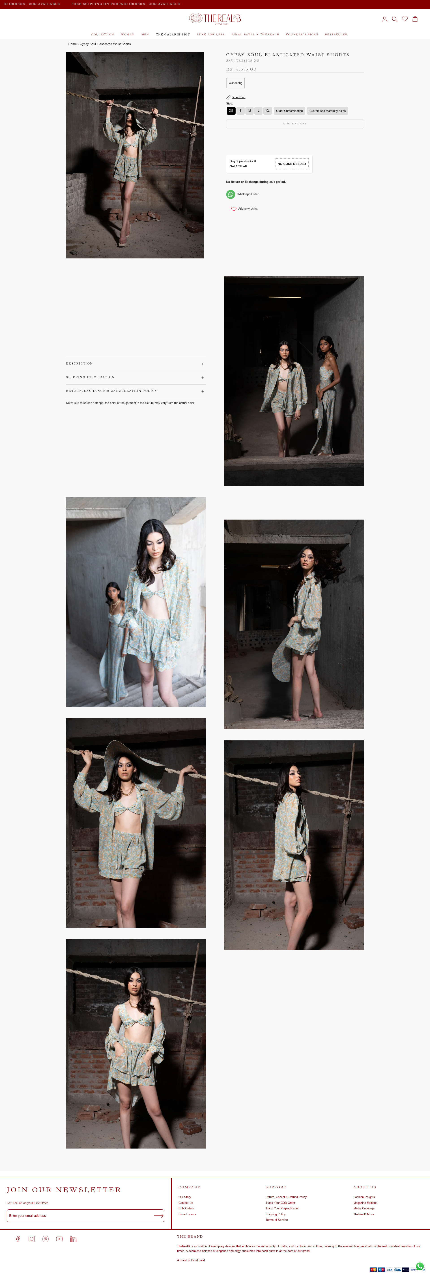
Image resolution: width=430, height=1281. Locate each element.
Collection (102, 35)
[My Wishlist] (405, 19)
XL (267, 111)
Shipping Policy (276, 1214)
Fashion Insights (364, 1197)
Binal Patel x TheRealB (255, 35)
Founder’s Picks (302, 35)
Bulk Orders (186, 1208)
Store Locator (187, 1214)
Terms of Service (277, 1219)
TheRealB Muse (363, 1214)
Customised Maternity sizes (328, 111)
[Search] (395, 19)
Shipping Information (90, 377)
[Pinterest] (45, 1239)
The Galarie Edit (173, 35)
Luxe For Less (211, 35)
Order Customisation (289, 111)
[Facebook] (17, 1239)
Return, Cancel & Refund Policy (286, 1197)
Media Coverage (363, 1208)
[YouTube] (59, 1239)
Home (72, 44)
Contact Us (185, 1202)
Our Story (184, 1197)
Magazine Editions (365, 1202)
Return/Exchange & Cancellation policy (111, 391)
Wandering (235, 83)
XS (231, 111)
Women (128, 35)
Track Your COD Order (280, 1202)
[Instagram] (31, 1239)
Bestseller (336, 35)
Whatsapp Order (247, 194)
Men (145, 35)
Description (79, 363)
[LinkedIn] (73, 1239)
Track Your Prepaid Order (282, 1208)
